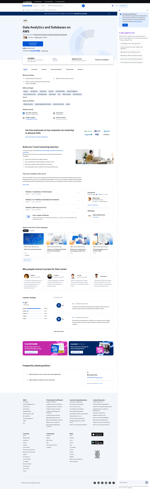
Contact (71, 450)
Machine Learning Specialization (77, 418)
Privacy (71, 442)
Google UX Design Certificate (53, 415)
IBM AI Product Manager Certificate (54, 420)
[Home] (23, 10)
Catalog (25, 445)
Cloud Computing (52, 10)
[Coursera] (27, 5)
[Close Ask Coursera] (112, 6)
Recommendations (56, 69)
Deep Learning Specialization (76, 411)
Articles (71, 452)
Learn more (45, 51)
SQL (59, 94)
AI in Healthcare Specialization (77, 409)
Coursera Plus (26, 447)
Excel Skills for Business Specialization (79, 414)
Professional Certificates (29, 450)
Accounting (25, 402)
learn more (100, 383)
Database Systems (28, 104)
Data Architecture (77, 94)
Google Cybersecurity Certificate (54, 404)
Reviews (80, 69)
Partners (48, 438)
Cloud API (51, 91)
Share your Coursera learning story (101, 425)
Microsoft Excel (26, 416)
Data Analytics (26, 409)
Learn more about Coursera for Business (36, 137)
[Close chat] (147, 10)
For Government (27, 459)
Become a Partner (27, 464)
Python (24, 421)
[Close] (108, 13)
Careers (25, 442)
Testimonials (69, 69)
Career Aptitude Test (98, 402)
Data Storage (52, 94)
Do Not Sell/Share (74, 461)
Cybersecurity (26, 406)
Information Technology (39, 10)
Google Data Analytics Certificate (54, 406)
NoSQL (68, 104)
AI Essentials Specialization (76, 402)
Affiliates (72, 457)
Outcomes (34, 69)
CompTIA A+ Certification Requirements (102, 406)
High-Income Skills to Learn (99, 415)
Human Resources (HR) (28, 414)
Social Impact (26, 466)
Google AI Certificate (51, 402)
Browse (29, 10)
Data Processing (66, 94)
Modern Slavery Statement (76, 459)
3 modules (30, 58)
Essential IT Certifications (99, 413)
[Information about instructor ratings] (96, 194)
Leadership (25, 440)
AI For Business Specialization (77, 404)
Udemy (24, 471)
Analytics (26, 91)
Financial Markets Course (75, 416)
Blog (47, 442)
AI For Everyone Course (75, 406)
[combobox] (62, 6)
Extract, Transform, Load (29, 94)
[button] (43, 5)
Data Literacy (43, 91)
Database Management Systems (43, 104)
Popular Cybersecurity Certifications (101, 422)
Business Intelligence (72, 91)
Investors (72, 438)
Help (71, 445)
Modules (44, 69)
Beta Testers (49, 440)
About (25, 69)
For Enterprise (26, 457)
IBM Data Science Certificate (53, 422)
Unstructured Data (60, 91)
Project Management (28, 418)
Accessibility (73, 447)
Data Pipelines (34, 91)
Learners (48, 435)
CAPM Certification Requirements (101, 404)
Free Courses (26, 468)
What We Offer (26, 438)
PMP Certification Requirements (100, 420)
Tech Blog (48, 447)
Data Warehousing (42, 94)
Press (71, 435)
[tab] (26, 230)
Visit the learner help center (95, 377)
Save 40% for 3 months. (80, 13)
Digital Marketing (27, 411)
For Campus (26, 461)
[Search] (83, 5)
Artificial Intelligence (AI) (28, 404)
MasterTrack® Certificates (29, 452)
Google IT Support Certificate (53, 409)
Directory (72, 454)
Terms (71, 440)
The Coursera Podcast (51, 445)
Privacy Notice (137, 21)
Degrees (25, 454)
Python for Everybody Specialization (78, 425)
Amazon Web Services (58, 104)
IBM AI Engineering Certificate (53, 417)
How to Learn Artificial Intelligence (101, 417)
